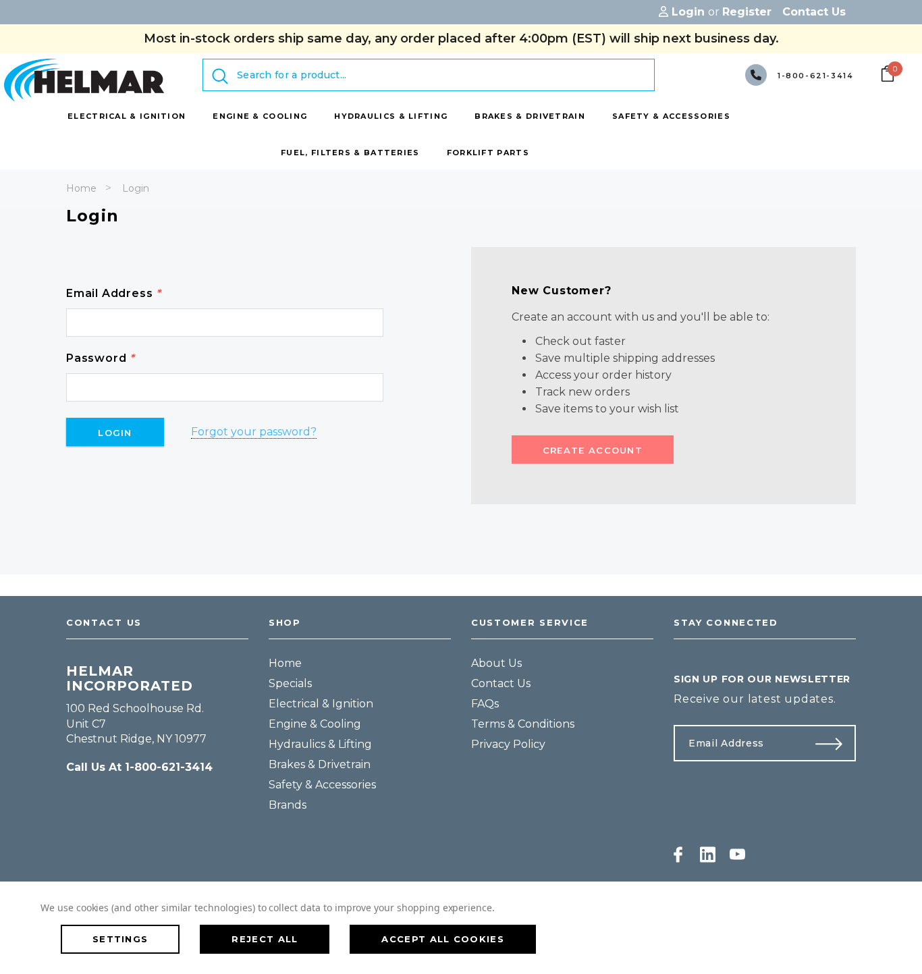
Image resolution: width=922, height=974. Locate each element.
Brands (287, 805)
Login (135, 188)
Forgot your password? (254, 431)
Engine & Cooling (315, 724)
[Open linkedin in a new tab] (707, 854)
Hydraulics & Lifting (320, 744)
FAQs (485, 703)
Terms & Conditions (522, 724)
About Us (496, 663)
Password (100, 358)
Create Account (593, 450)
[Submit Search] (220, 76)
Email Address (113, 293)
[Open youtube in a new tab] (737, 854)
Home (81, 188)
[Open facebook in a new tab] (678, 854)
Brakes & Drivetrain (320, 764)
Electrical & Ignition (321, 703)
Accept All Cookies (442, 939)
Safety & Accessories (322, 784)
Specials (290, 683)
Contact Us (501, 683)
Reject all (265, 939)
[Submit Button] (834, 743)
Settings (120, 939)
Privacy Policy (508, 744)
